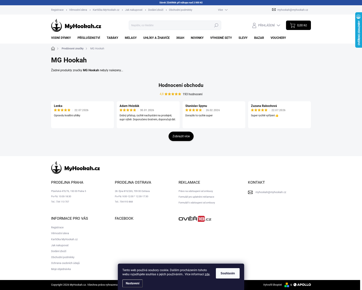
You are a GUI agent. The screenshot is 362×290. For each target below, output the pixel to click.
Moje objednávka (61, 269)
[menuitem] (62, 38)
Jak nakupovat (134, 9)
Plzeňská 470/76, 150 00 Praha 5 (68, 191)
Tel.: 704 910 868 (124, 201)
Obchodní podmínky (180, 9)
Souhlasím (228, 273)
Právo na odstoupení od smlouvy (196, 191)
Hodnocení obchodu (181, 85)
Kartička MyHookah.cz (106, 9)
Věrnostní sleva (78, 9)
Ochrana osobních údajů (65, 263)
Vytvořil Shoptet (272, 284)
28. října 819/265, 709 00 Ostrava (132, 191)
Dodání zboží (155, 9)
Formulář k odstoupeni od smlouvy (197, 202)
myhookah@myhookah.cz (270, 192)
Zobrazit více (181, 136)
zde (207, 274)
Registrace (57, 9)
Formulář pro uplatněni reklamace (196, 196)
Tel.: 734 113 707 (60, 201)
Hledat (216, 25)
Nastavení (132, 283)
